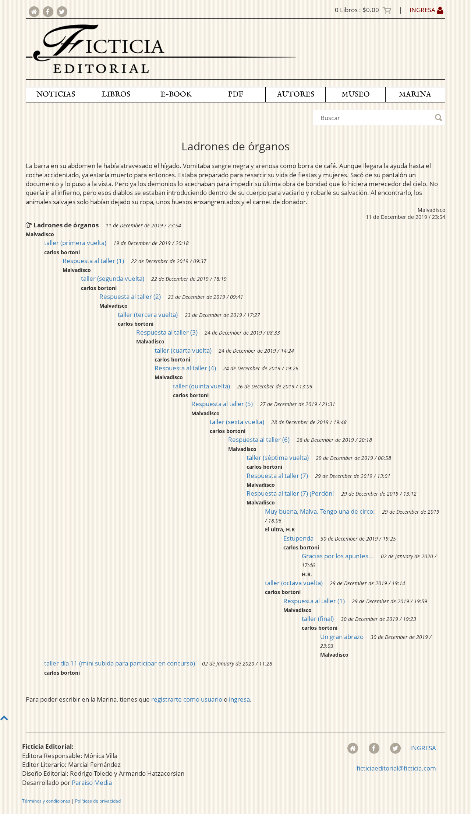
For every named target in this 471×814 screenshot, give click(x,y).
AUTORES (295, 94)
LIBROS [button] (116, 94)
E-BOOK (175, 94)
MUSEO (355, 94)
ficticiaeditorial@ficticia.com (396, 768)
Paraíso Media (92, 782)
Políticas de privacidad (98, 801)
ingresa (239, 699)
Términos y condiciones (46, 801)
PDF (235, 94)
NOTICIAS (55, 94)
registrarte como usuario (186, 699)
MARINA (415, 94)
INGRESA (423, 10)
